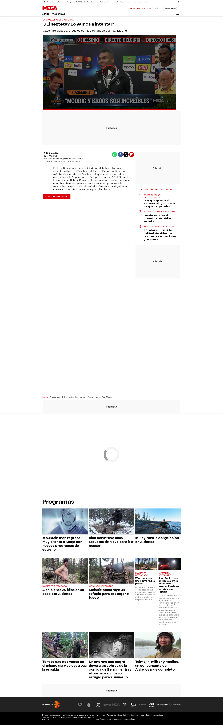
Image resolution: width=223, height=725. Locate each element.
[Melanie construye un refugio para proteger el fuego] (111, 571)
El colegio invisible (123, 2)
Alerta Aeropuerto (68, 2)
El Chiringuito (81, 2)
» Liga (96, 397)
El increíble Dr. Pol (53, 2)
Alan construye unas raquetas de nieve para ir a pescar (111, 542)
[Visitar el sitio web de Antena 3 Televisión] (80, 705)
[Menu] (177, 14)
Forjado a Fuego (93, 2)
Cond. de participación (156, 715)
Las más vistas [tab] (148, 189)
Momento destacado (101, 586)
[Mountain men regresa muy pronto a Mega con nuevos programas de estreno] (65, 521)
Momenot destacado (54, 586)
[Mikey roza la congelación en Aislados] (158, 521)
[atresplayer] (172, 8)
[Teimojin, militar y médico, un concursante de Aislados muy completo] (158, 645)
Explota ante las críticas (159, 227)
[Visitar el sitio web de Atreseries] (125, 705)
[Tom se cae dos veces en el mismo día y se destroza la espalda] (65, 645)
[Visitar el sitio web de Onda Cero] (134, 705)
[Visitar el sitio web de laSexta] (89, 705)
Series (45, 14)
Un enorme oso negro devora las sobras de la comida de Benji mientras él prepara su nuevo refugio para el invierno (110, 669)
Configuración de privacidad (108, 719)
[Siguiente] (179, 2)
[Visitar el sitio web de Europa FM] (143, 705)
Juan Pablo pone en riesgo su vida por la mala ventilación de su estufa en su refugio (168, 585)
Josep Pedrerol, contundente (153, 196)
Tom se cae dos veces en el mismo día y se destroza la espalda (64, 665)
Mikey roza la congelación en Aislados (157, 540)
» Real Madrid (106, 397)
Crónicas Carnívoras (108, 2)
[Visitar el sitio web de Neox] (98, 705)
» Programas (54, 397)
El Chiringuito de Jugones (57, 196)
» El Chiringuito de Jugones (73, 397)
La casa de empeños (139, 2)
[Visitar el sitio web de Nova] (107, 705)
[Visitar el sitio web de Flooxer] (177, 705)
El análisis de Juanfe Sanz (159, 212)
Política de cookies (136, 715)
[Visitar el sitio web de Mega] (116, 705)
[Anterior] (44, 2)
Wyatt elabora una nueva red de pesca (145, 581)
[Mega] (58, 8)
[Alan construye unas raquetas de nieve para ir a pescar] (111, 521)
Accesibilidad (130, 719)
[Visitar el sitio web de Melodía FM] (152, 705)
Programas (58, 14)
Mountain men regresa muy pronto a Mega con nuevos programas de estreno (62, 543)
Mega (45, 397)
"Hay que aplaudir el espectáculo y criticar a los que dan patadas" (159, 203)
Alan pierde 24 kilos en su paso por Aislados (63, 592)
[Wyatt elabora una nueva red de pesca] (146, 564)
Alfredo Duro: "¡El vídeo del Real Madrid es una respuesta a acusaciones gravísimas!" (160, 235)
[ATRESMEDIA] (51, 704)
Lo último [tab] (166, 189)
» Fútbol (89, 397)
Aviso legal (100, 715)
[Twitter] (45, 156)
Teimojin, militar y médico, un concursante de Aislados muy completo (157, 665)
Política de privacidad (116, 715)
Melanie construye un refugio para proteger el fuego (109, 594)
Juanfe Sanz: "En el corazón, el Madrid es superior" (158, 218)
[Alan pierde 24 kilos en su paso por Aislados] (65, 571)
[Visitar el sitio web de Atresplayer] (164, 705)
